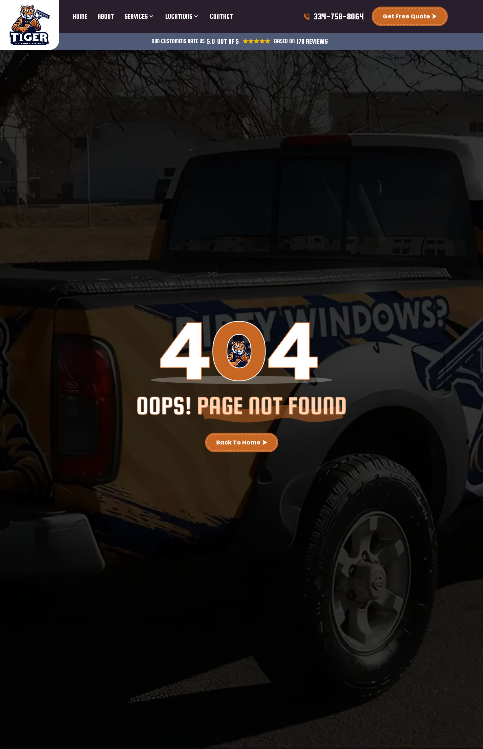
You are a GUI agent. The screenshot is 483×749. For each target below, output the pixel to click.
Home (80, 16)
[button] (211, 41)
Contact (221, 16)
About (106, 16)
